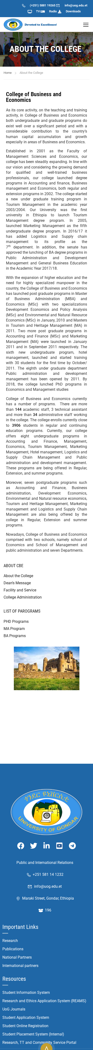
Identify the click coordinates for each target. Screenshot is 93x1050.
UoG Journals (13, 1009)
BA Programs (15, 636)
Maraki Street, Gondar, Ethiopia (48, 898)
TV (38, 11)
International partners (20, 965)
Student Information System (26, 992)
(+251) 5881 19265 (42, 5)
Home (8, 72)
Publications (12, 949)
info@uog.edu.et (76, 5)
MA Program (14, 628)
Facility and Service (20, 590)
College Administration (23, 597)
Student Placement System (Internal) (33, 1034)
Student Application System (25, 1017)
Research (10, 940)
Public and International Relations (44, 862)
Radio (53, 11)
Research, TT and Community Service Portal (39, 1042)
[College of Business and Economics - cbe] (31, 24)
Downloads (73, 11)
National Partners (17, 957)
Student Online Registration (25, 1026)
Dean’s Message (17, 583)
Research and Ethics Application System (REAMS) (44, 1001)
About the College (18, 576)
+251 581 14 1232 (48, 874)
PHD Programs (16, 621)
